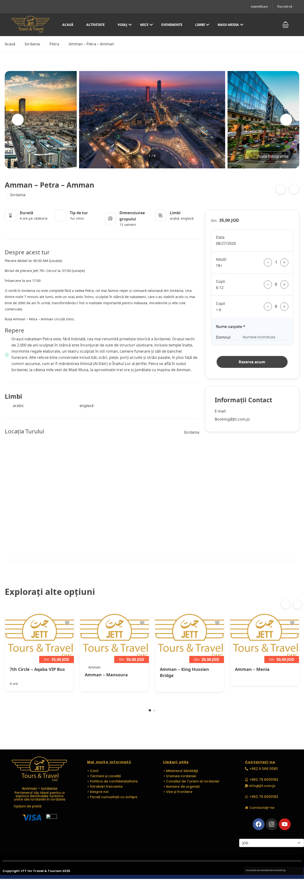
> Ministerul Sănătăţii (180, 770)
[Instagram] (272, 824)
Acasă (67, 24)
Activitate (95, 24)
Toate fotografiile (272, 156)
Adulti (221, 259)
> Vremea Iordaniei (179, 776)
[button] (285, 25)
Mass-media (228, 24)
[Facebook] (259, 824)
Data (220, 237)
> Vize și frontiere (177, 791)
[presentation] (18, 120)
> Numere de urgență (181, 786)
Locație (55, 260)
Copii (220, 281)
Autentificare (259, 7)
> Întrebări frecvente (105, 786)
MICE (144, 24)
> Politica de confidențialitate (112, 781)
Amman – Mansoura (106, 675)
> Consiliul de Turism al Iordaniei (191, 781)
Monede (245, 833)
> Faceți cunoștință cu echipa (112, 797)
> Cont (93, 770)
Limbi (200, 24)
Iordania (32, 44)
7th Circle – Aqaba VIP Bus (37, 669)
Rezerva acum (252, 362)
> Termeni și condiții (104, 776)
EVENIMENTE (171, 24)
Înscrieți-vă (284, 7)
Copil (220, 303)
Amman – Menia (252, 669)
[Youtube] (285, 824)
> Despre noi (98, 791)
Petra (54, 44)
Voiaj (122, 24)
